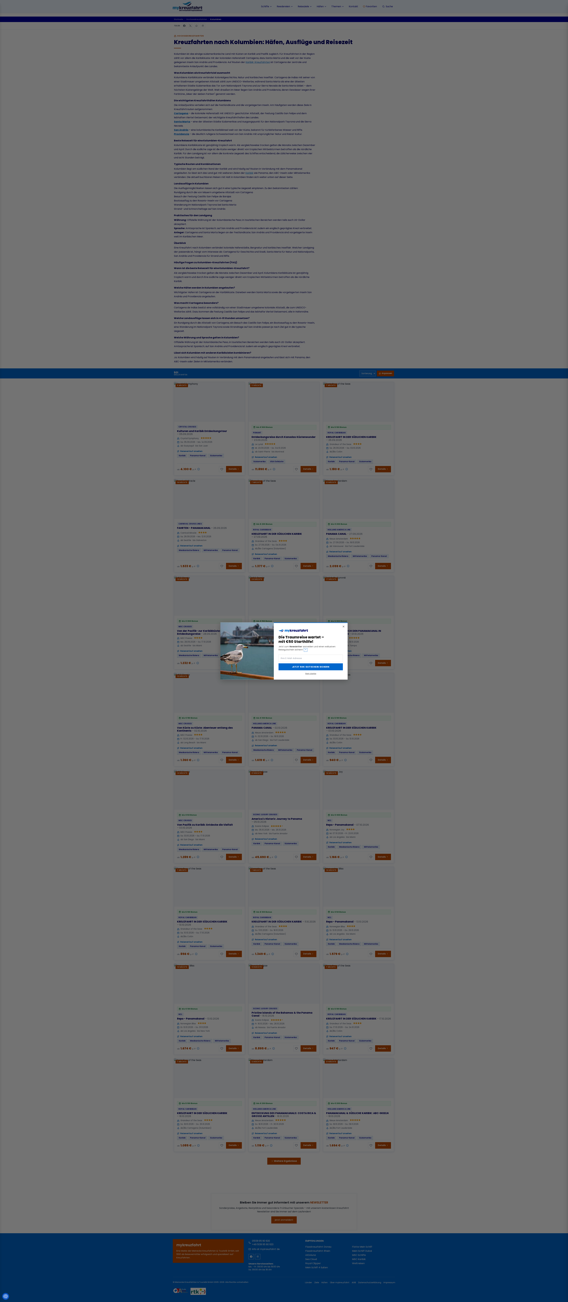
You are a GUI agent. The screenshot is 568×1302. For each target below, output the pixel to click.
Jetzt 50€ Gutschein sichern (310, 666)
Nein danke (310, 673)
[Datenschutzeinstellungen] (5, 1296)
